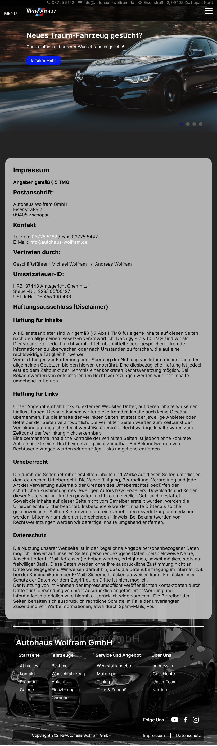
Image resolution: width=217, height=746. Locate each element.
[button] (209, 11)
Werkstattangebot (115, 665)
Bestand (60, 665)
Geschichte (164, 673)
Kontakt (27, 673)
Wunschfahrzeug (68, 673)
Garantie (60, 697)
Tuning (103, 681)
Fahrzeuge (62, 655)
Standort (29, 681)
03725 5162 (63, 2)
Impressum (163, 665)
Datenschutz (188, 735)
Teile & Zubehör (112, 689)
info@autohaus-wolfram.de (108, 2)
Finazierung (63, 689)
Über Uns (161, 655)
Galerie (27, 689)
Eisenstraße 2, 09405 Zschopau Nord (178, 2)
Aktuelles (29, 665)
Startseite (29, 655)
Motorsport (108, 673)
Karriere (160, 689)
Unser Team (165, 681)
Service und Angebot (118, 655)
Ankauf (59, 681)
